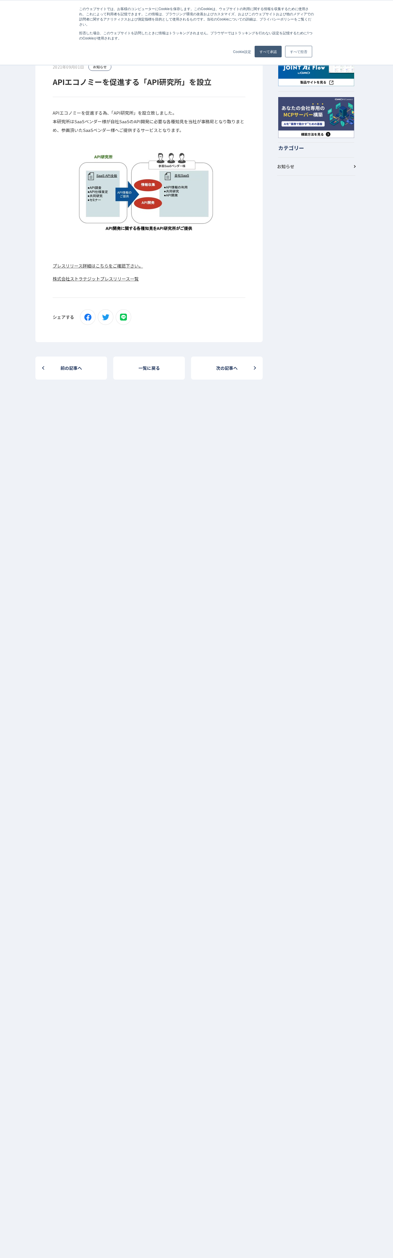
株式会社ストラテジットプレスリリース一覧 (96, 279)
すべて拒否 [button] (298, 51)
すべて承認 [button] (268, 51)
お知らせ (100, 66)
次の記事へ (227, 368)
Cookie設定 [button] (242, 51)
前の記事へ (71, 368)
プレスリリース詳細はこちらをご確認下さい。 (98, 266)
